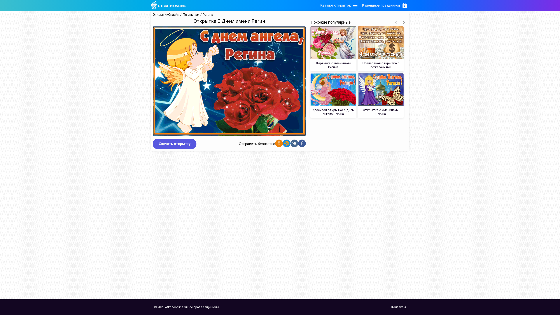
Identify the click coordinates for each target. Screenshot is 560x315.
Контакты (398, 307)
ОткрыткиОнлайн (166, 15)
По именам (191, 15)
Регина (208, 15)
